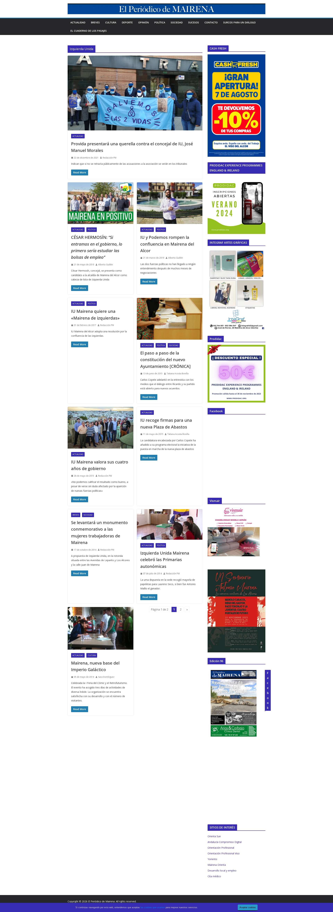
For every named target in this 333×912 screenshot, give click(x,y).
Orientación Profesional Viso (224, 853)
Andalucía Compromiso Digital (225, 842)
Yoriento (212, 859)
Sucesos (193, 22)
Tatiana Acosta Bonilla (178, 373)
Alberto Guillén (105, 264)
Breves (95, 22)
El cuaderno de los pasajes (88, 30)
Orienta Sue (214, 836)
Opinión (143, 22)
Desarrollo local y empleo (222, 870)
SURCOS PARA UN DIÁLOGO (239, 22)
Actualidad (77, 22)
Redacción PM (109, 157)
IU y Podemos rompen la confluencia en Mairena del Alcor (167, 243)
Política (159, 22)
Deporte (127, 22)
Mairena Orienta (217, 864)
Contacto (211, 22)
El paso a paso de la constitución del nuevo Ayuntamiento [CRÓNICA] (165, 359)
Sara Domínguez (106, 676)
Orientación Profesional (221, 847)
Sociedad (177, 22)
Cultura (110, 22)
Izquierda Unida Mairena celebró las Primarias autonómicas (164, 559)
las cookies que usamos (152, 907)
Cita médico (214, 876)
